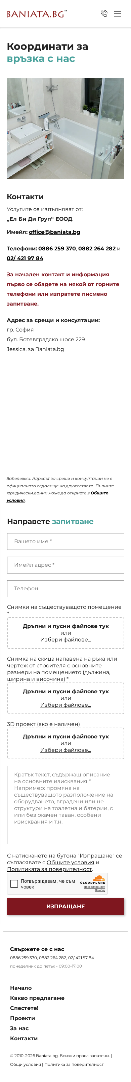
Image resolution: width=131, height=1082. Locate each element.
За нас (19, 1028)
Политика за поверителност (74, 1064)
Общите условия (70, 862)
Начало (21, 988)
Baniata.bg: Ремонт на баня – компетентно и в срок (37, 13)
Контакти (24, 1038)
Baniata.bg (47, 1055)
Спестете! (24, 1008)
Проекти (22, 1018)
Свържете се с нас (37, 949)
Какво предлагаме (37, 998)
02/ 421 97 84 (104, 13)
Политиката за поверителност (49, 869)
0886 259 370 (57, 248)
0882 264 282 (97, 248)
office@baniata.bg (54, 232)
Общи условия (25, 1064)
